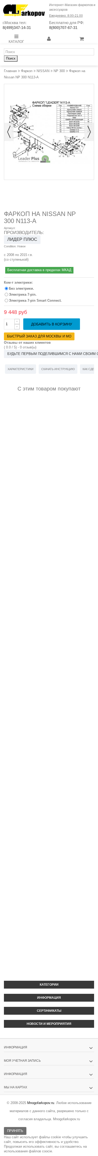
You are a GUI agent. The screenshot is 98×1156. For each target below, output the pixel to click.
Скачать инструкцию (58, 369)
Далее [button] (89, 132)
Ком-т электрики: (19, 282)
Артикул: (9, 228)
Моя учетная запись (22, 1060)
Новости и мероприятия (49, 1024)
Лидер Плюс (22, 239)
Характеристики (20, 369)
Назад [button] (9, 132)
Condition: (10, 246)
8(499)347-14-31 (17, 27)
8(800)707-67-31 (63, 27)
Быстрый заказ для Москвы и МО (39, 336)
